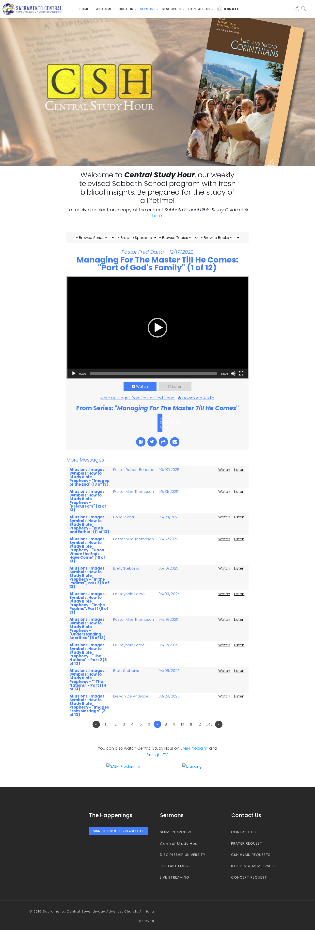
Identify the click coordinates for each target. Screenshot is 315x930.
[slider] (154, 373)
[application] (157, 327)
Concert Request (249, 877)
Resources (171, 9)
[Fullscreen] (241, 373)
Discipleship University (182, 854)
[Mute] (233, 373)
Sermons (148, 9)
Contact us (199, 9)
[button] (157, 328)
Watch (142, 386)
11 (191, 724)
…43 (209, 724)
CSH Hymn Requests (250, 854)
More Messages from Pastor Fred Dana (137, 398)
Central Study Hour (179, 843)
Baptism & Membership (253, 866)
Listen (177, 386)
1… (106, 724)
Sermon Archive (176, 832)
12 (199, 724)
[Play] (73, 373)
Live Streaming (174, 877)
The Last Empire (175, 866)
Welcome (104, 9)
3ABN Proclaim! (194, 748)
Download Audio (198, 398)
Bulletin (126, 9)
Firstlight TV (157, 755)
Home (84, 9)
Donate (231, 9)
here (157, 216)
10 (182, 724)
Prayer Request (246, 843)
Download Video (170, 425)
